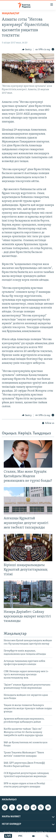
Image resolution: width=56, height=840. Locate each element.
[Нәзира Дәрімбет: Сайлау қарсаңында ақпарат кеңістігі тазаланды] (28, 594)
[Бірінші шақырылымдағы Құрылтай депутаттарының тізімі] (28, 547)
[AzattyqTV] (33, 836)
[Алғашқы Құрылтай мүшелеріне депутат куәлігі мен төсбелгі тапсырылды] (28, 500)
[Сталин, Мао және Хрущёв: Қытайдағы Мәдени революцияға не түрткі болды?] (28, 454)
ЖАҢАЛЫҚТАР (10, 13)
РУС (20, 836)
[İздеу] (47, 836)
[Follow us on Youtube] (19, 807)
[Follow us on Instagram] (26, 807)
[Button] (27, 50)
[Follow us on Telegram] (34, 807)
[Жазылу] (48, 807)
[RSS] (41, 807)
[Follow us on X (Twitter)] (12, 807)
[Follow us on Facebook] (5, 807)
